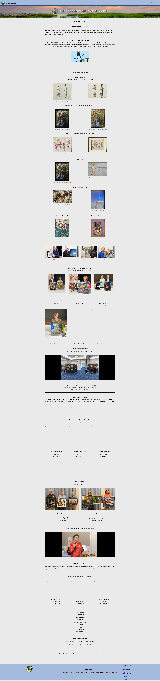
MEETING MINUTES (126, 669)
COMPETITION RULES (127, 675)
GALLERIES (130, 3)
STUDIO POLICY (125, 672)
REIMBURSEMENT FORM (127, 668)
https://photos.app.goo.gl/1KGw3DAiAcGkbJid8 (80, 644)
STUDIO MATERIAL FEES (127, 673)
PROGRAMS (107, 3)
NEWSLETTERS (125, 676)
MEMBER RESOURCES (119, 3)
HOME (99, 3)
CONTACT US (139, 3)
